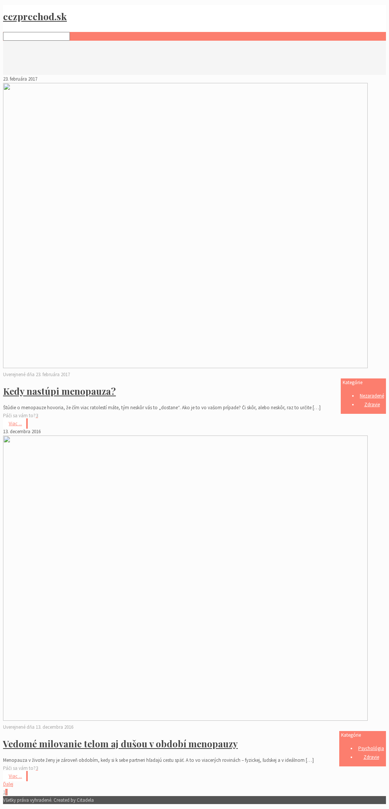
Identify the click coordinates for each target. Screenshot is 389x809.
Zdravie (372, 404)
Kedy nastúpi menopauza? (59, 391)
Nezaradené (372, 396)
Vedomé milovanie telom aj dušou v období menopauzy (120, 743)
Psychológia (371, 748)
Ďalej (8, 784)
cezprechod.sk (35, 16)
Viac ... (15, 423)
